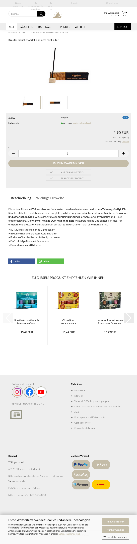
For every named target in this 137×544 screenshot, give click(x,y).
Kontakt (123, 26)
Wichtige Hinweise (50, 198)
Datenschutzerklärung (69, 533)
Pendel (65, 26)
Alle (12, 26)
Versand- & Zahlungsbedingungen (91, 401)
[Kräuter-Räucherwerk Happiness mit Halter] (68, 69)
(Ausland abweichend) (82, 123)
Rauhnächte (46, 26)
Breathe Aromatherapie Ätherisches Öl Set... (26, 321)
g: (9, 147)
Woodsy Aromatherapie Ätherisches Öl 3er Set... (110, 321)
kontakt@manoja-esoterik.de (35, 6)
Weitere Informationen (115, 536)
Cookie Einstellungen (85, 428)
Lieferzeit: (13, 122)
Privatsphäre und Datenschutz (89, 417)
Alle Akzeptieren (115, 521)
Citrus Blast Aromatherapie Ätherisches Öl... (68, 321)
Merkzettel (113, 3)
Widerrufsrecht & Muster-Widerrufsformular (97, 406)
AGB (76, 411)
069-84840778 (18, 4)
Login (75, 3)
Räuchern (26, 26)
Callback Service (82, 422)
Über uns (50, 6)
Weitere (80, 26)
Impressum (79, 390)
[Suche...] (41, 14)
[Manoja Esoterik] (57, 15)
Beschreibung (21, 198)
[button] (13, 153)
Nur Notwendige (115, 529)
